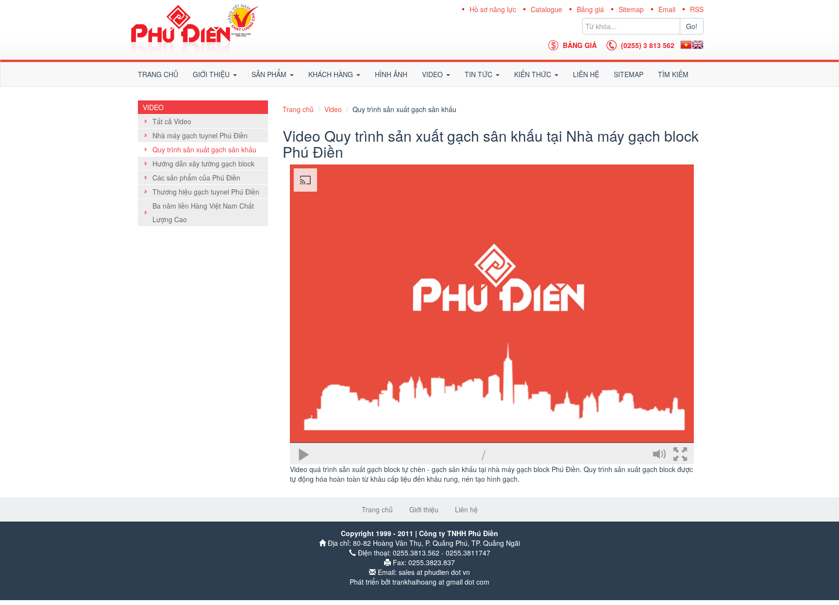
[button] (214, 74)
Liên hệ (586, 74)
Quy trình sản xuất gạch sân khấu (204, 149)
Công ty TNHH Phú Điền (195, 29)
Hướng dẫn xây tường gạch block (203, 163)
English (698, 44)
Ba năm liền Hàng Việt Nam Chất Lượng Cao (203, 212)
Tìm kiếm (673, 74)
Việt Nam (686, 44)
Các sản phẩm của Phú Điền (196, 177)
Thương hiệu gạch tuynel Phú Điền (205, 191)
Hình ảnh (391, 74)
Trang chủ (158, 74)
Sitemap (628, 74)
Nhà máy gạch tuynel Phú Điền (200, 135)
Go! (691, 26)
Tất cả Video (171, 121)
